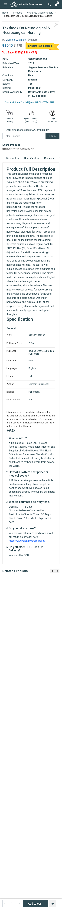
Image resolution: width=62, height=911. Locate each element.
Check (52, 136)
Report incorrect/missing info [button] (20, 148)
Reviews (49, 158)
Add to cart (35, 903)
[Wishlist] (52, 903)
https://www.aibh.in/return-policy (27, 540)
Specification (31, 158)
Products (17, 12)
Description (13, 158)
